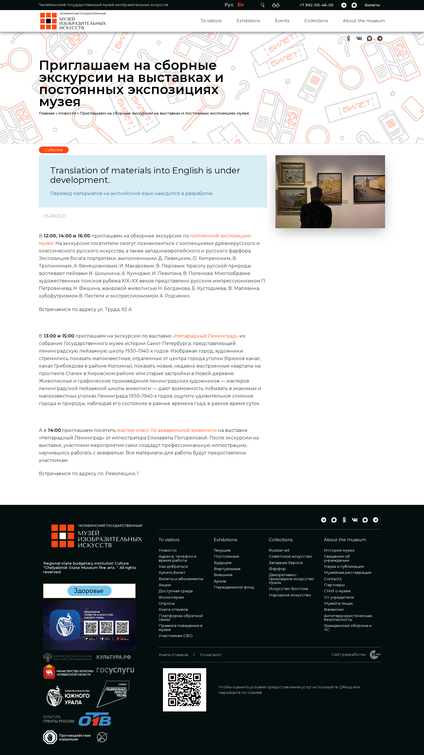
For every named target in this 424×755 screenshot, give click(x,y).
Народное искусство (290, 595)
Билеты (372, 5)
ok (349, 38)
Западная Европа (286, 562)
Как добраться (173, 566)
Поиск (262, 5)
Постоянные (226, 556)
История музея (339, 550)
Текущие (222, 550)
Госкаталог (211, 654)
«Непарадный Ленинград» (205, 336)
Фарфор (277, 568)
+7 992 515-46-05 (316, 5)
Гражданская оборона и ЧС (348, 627)
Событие (54, 149)
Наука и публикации (344, 566)
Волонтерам (171, 597)
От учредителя (339, 597)
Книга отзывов (173, 609)
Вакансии (334, 609)
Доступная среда (176, 591)
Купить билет (172, 572)
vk (359, 38)
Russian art (279, 550)
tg (344, 5)
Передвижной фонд (234, 587)
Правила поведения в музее (180, 627)
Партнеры (334, 584)
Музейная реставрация (347, 572)
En (241, 5)
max (354, 5)
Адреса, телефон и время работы (177, 558)
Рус (229, 5)
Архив (220, 581)
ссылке (254, 692)
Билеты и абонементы (181, 578)
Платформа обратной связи (181, 617)
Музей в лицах (338, 603)
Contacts (333, 578)
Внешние (223, 574)
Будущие (223, 562)
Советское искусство (290, 556)
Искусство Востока (288, 588)
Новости (67, 113)
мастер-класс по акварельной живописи (167, 430)
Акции (165, 584)
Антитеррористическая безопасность (348, 617)
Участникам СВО (176, 635)
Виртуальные (227, 568)
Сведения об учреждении (337, 558)
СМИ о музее (337, 591)
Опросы (167, 603)
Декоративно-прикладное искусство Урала (291, 578)
